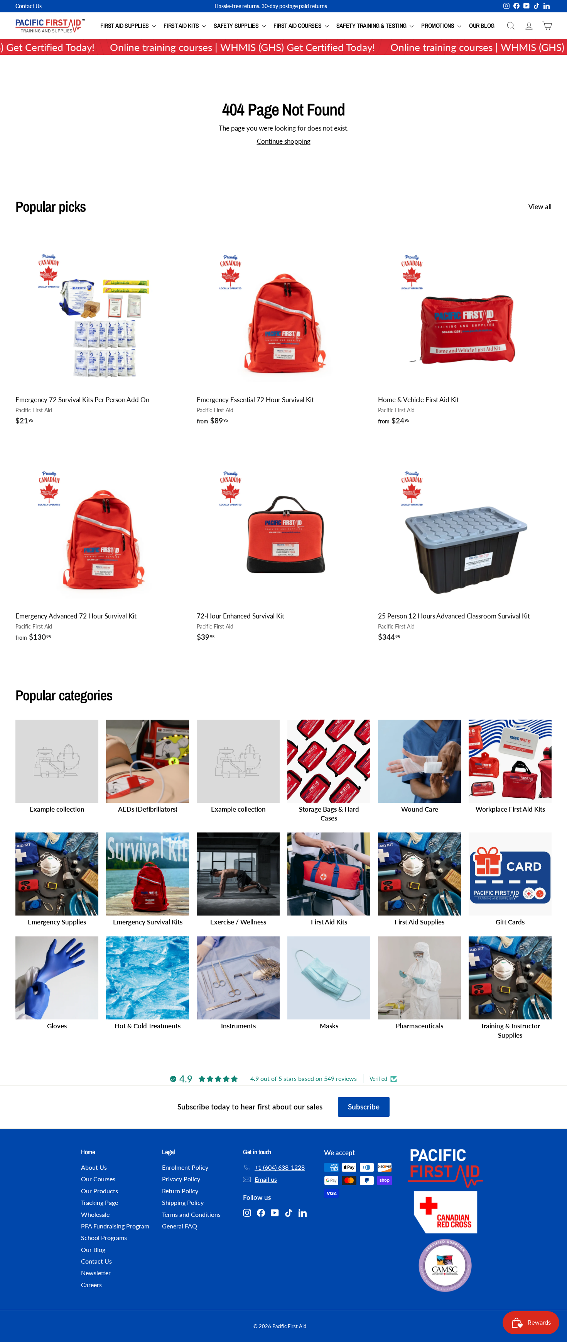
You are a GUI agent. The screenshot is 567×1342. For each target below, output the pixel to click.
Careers (91, 1284)
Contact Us (28, 6)
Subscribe (364, 1106)
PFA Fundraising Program (115, 1226)
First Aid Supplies (125, 25)
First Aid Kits (182, 25)
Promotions (438, 25)
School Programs (104, 1237)
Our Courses (98, 1178)
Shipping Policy (183, 1202)
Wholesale (95, 1214)
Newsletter (96, 1272)
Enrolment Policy (185, 1167)
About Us (94, 1167)
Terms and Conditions (191, 1214)
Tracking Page (99, 1202)
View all (540, 206)
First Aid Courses (298, 25)
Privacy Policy (181, 1178)
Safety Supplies (237, 25)
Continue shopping (283, 141)
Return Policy (180, 1190)
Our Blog (481, 25)
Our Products (99, 1190)
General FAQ (179, 1226)
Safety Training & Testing (372, 25)
